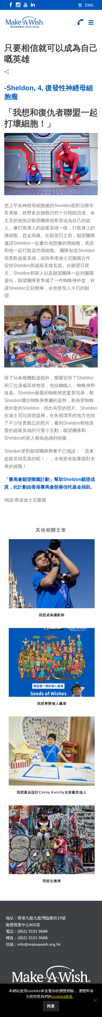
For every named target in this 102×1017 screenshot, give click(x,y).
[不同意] (95, 1000)
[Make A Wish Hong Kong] (22, 22)
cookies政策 (62, 996)
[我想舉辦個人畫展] (52, 662)
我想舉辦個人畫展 (52, 704)
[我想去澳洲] (52, 839)
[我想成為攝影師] (52, 573)
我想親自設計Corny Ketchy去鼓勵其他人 (52, 792)
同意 (51, 1006)
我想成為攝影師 (52, 615)
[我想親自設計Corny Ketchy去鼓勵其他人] (52, 751)
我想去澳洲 (51, 881)
